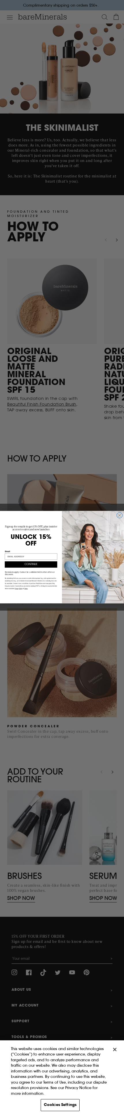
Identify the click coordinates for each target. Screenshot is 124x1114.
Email (7, 551)
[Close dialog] (120, 515)
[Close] (114, 1049)
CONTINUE (31, 564)
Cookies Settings (60, 1105)
